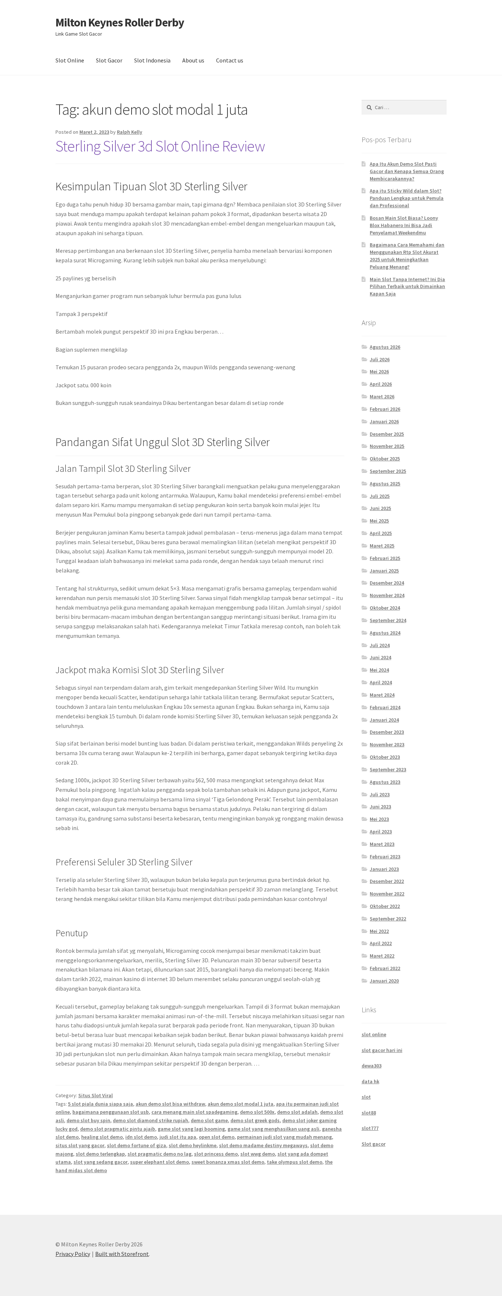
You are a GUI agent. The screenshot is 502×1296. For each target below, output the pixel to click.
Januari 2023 (384, 869)
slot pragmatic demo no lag (159, 1153)
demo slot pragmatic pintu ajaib (117, 1129)
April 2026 (381, 384)
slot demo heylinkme (192, 1145)
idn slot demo (141, 1137)
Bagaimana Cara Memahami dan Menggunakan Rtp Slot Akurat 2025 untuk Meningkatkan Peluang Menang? (407, 255)
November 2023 (387, 744)
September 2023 (388, 769)
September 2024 (388, 620)
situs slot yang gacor (79, 1145)
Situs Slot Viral (95, 1095)
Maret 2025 (382, 545)
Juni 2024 (380, 657)
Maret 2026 (382, 396)
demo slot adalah (297, 1112)
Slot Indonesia (152, 60)
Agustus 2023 (385, 782)
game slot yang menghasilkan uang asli (273, 1129)
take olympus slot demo (294, 1162)
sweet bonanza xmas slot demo (227, 1162)
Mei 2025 (379, 520)
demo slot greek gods (255, 1120)
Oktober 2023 (385, 757)
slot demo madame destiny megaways (263, 1145)
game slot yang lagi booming (191, 1129)
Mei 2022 (379, 931)
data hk (370, 1081)
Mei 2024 (379, 670)
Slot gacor (374, 1144)
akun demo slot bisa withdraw (170, 1104)
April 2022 (381, 943)
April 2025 (381, 533)
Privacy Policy (72, 1253)
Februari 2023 (385, 856)
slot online (374, 1034)
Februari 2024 (385, 707)
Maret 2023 (382, 844)
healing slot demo (102, 1137)
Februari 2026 (385, 409)
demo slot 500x (257, 1112)
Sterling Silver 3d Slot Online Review (160, 145)
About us (193, 60)
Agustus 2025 (385, 483)
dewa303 (371, 1065)
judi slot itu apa (177, 1137)
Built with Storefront (122, 1253)
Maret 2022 (382, 955)
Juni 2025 (380, 508)
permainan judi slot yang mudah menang (284, 1137)
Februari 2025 (385, 558)
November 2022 (387, 893)
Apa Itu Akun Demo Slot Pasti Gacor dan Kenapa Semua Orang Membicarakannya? (407, 171)
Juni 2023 (380, 806)
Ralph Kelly (129, 132)
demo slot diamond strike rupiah (150, 1120)
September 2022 (388, 918)
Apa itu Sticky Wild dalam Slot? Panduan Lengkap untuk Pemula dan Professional (407, 198)
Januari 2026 (384, 421)
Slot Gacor (109, 60)
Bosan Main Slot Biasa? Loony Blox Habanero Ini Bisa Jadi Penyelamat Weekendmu (404, 225)
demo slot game (209, 1120)
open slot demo (216, 1137)
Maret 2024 (382, 695)
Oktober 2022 (385, 906)
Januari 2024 (384, 720)
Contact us (229, 60)
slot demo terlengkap (100, 1153)
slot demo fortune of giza (136, 1145)
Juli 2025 (380, 496)
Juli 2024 (380, 645)
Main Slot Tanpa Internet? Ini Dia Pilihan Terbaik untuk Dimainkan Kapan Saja (407, 286)
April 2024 (381, 682)
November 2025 (387, 446)
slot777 (370, 1128)
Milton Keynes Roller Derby (119, 22)
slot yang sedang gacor (100, 1162)
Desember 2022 (387, 881)
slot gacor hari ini (382, 1050)
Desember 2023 (387, 732)
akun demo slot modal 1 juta (240, 1104)
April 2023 (381, 831)
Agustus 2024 (385, 632)
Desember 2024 (387, 582)
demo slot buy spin (88, 1120)
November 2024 (387, 595)
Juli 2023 (380, 794)
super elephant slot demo (159, 1162)
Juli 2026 (380, 359)
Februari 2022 (385, 968)
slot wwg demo (257, 1153)
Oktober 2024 (385, 607)
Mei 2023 (379, 819)
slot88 (369, 1112)
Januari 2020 (384, 980)
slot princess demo (216, 1153)
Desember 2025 (387, 434)
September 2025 (388, 471)
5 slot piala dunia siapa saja (100, 1104)
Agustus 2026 (385, 347)
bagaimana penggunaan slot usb (110, 1112)
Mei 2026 (379, 371)
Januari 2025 (384, 570)
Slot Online (69, 60)
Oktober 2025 (385, 458)
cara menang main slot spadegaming (194, 1112)
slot (366, 1097)
